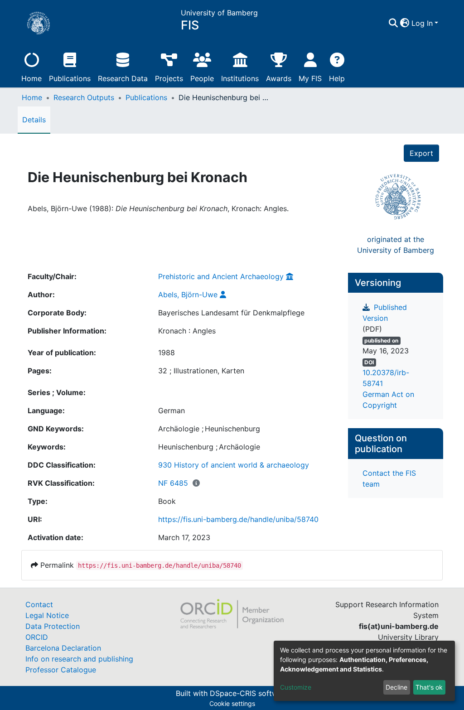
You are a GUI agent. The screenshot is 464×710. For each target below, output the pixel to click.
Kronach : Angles (187, 330)
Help (337, 78)
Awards (278, 78)
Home (31, 78)
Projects (169, 78)
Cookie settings (232, 703)
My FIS (310, 78)
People (202, 78)
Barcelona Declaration (63, 647)
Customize (295, 687)
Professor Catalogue (60, 669)
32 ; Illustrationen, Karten (201, 370)
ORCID (36, 637)
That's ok (429, 687)
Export (421, 153)
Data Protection (52, 626)
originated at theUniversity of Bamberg (395, 245)
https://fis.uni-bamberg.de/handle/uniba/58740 (238, 519)
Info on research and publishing (79, 658)
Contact (39, 604)
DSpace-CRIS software (249, 693)
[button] (405, 23)
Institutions (240, 78)
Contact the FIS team (389, 478)
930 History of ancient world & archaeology (233, 464)
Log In (422, 23)
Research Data (123, 78)
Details (34, 119)
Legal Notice (47, 615)
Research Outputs (83, 97)
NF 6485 (173, 483)
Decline (396, 687)
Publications (70, 78)
